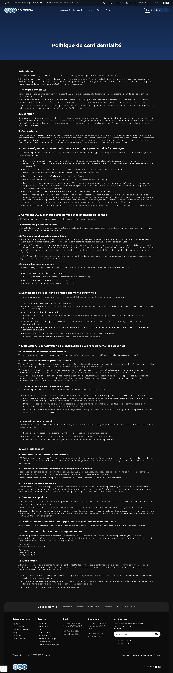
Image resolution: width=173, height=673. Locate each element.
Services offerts (44, 642)
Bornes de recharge (47, 639)
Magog (80, 607)
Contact (109, 10)
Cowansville (93, 607)
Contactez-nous (20, 639)
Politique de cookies (123, 643)
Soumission (161, 10)
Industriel (42, 630)
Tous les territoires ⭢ (126, 606)
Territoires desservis (21, 630)
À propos (64, 10)
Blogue (16, 633)
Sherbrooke (67, 607)
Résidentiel (43, 624)
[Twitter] (167, 3)
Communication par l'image (147, 655)
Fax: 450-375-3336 (71, 634)
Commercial (43, 627)
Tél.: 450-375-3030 (71, 631)
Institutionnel (44, 633)
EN (147, 10)
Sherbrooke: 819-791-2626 (138, 3)
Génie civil (42, 636)
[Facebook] (164, 3)
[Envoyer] (156, 634)
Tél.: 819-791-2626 (95, 633)
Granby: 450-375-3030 (115, 3)
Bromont (108, 607)
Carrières (17, 636)
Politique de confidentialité (126, 640)
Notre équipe (18, 627)
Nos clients (90, 10)
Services (76, 10)
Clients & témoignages (48, 645)
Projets (100, 10)
